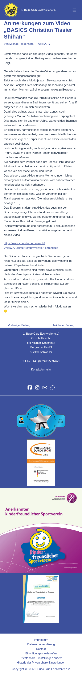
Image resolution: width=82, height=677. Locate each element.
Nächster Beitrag (65, 325)
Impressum (41, 639)
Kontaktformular (41, 369)
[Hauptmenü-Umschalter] (74, 10)
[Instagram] (37, 387)
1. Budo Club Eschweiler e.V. (38, 10)
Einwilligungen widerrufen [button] (41, 653)
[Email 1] (45, 387)
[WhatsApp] (52, 387)
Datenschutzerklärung (41, 644)
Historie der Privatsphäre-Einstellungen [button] (41, 662)
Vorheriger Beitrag (17, 325)
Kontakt (41, 648)
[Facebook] (29, 387)
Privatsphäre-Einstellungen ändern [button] (41, 658)
